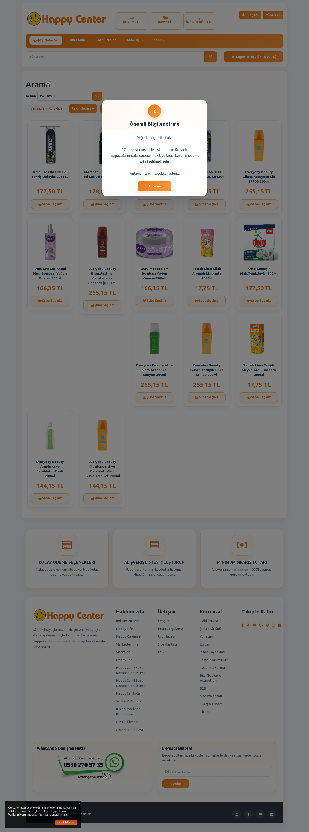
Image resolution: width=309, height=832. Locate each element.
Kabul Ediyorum (66, 822)
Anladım (154, 186)
